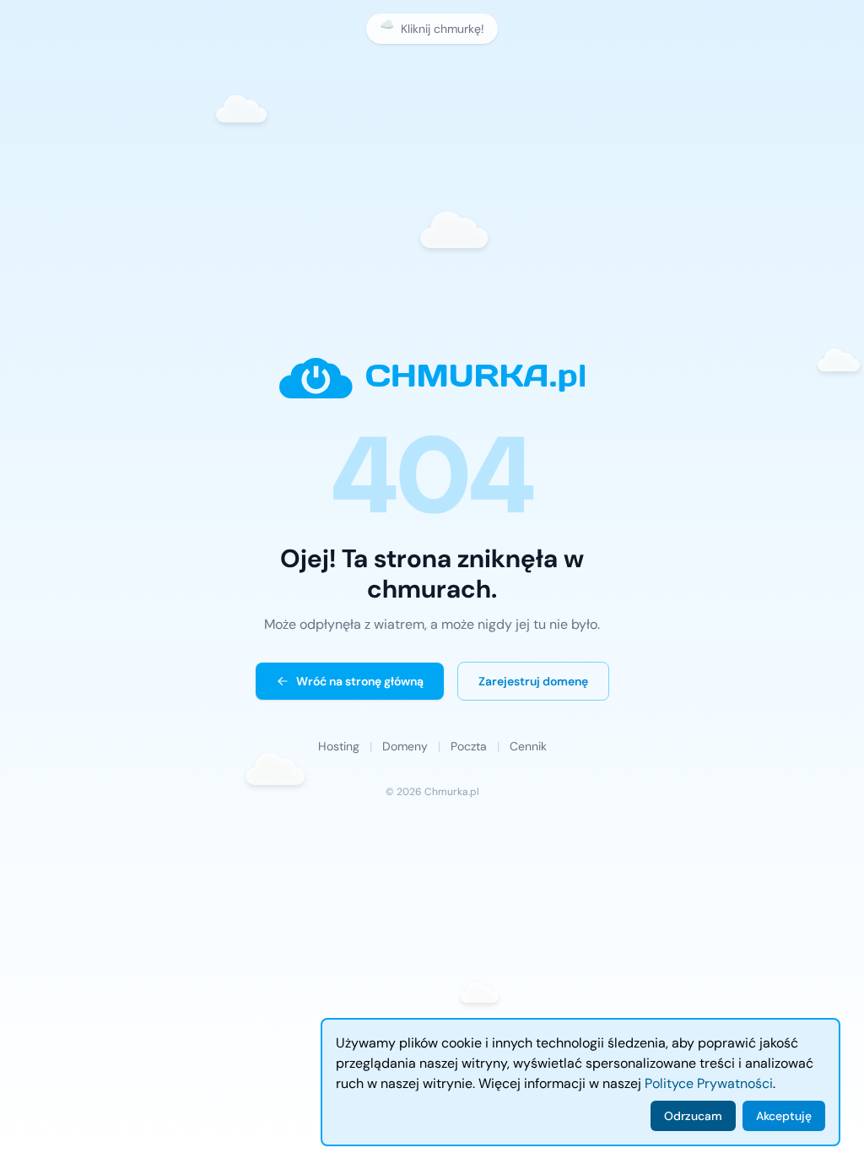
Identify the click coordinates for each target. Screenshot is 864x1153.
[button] (254, 110)
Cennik (528, 746)
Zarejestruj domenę (533, 681)
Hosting (338, 746)
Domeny (405, 746)
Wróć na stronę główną (360, 681)
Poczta (469, 746)
